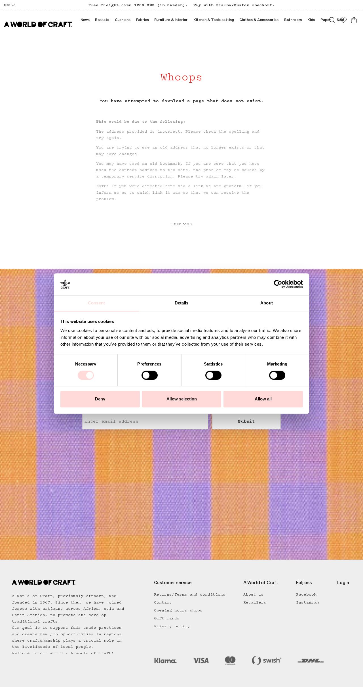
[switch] (150, 375)
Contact (163, 602)
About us (253, 594)
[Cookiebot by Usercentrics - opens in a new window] (278, 284)
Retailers (254, 602)
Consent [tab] (96, 302)
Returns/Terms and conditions (189, 594)
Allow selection (181, 398)
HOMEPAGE (181, 224)
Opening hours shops (178, 610)
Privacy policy (172, 626)
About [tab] (266, 302)
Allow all (263, 398)
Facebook (306, 594)
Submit (246, 421)
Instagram (307, 602)
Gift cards (167, 618)
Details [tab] (182, 302)
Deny (100, 398)
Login (343, 583)
